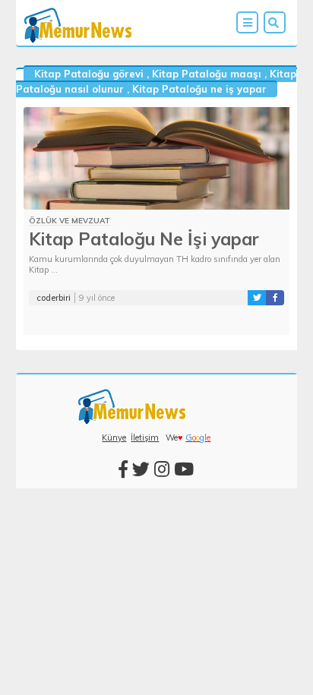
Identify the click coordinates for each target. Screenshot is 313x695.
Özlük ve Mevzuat (69, 221)
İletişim (145, 437)
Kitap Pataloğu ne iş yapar (199, 89)
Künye (114, 437)
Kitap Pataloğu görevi (89, 74)
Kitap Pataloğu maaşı (206, 74)
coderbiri (53, 297)
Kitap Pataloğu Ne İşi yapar (144, 239)
